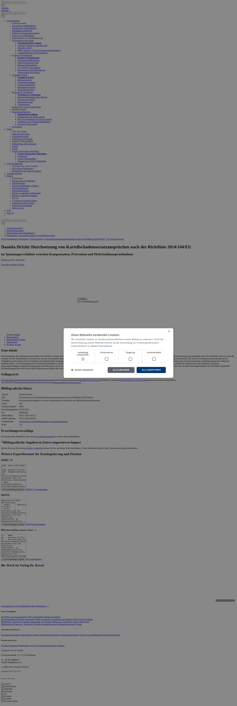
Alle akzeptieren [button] (151, 370)
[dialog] (118, 353)
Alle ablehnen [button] (121, 370)
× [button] (169, 331)
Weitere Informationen (101, 346)
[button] (82, 370)
